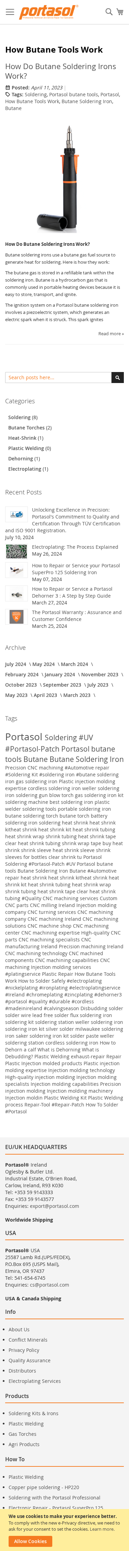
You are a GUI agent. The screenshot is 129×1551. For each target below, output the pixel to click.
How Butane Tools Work (32, 101)
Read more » (111, 333)
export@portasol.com (54, 1206)
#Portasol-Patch (33, 749)
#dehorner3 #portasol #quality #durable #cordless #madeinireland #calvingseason (63, 1001)
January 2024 (60, 674)
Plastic (13, 1063)
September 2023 (63, 684)
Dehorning (21, 458)
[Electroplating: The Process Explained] (16, 551)
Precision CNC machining (35, 767)
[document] (65, 1530)
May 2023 (17, 695)
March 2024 (75, 664)
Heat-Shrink (23, 438)
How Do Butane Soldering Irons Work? (60, 71)
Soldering (36, 94)
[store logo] (48, 12)
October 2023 (21, 684)
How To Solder (102, 1104)
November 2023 (100, 674)
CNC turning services (52, 912)
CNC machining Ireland (55, 919)
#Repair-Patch (69, 1104)
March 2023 (77, 695)
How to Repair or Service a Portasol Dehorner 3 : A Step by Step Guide (72, 592)
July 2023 (98, 684)
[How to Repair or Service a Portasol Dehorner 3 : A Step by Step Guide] (16, 593)
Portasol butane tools (73, 94)
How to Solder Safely (42, 980)
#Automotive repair (87, 767)
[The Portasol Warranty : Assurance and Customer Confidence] (16, 617)
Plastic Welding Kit (66, 1097)
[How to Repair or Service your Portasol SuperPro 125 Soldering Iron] (16, 570)
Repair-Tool (38, 1104)
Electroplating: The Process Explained (75, 547)
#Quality (32, 898)
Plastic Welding (26, 448)
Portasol (109, 94)
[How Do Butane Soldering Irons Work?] (64, 177)
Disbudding (94, 1008)
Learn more (102, 1529)
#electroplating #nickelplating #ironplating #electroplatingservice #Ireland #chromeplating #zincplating (62, 987)
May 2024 (44, 664)
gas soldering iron (37, 781)
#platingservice (23, 974)
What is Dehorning (59, 1049)
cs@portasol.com (49, 1284)
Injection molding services (61, 967)
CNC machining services (71, 898)
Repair (113, 1056)
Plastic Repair (58, 974)
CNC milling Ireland (53, 905)
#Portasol (16, 1111)
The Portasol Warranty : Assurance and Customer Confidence (77, 615)
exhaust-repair (88, 1056)
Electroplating (25, 469)
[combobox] (64, 377)
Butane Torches (27, 427)
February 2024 (22, 674)
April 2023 (46, 695)
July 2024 (16, 664)
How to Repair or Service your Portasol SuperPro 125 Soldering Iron (76, 569)
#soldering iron (57, 774)
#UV (86, 737)
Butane (13, 108)
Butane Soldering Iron (87, 101)
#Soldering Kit (22, 774)
